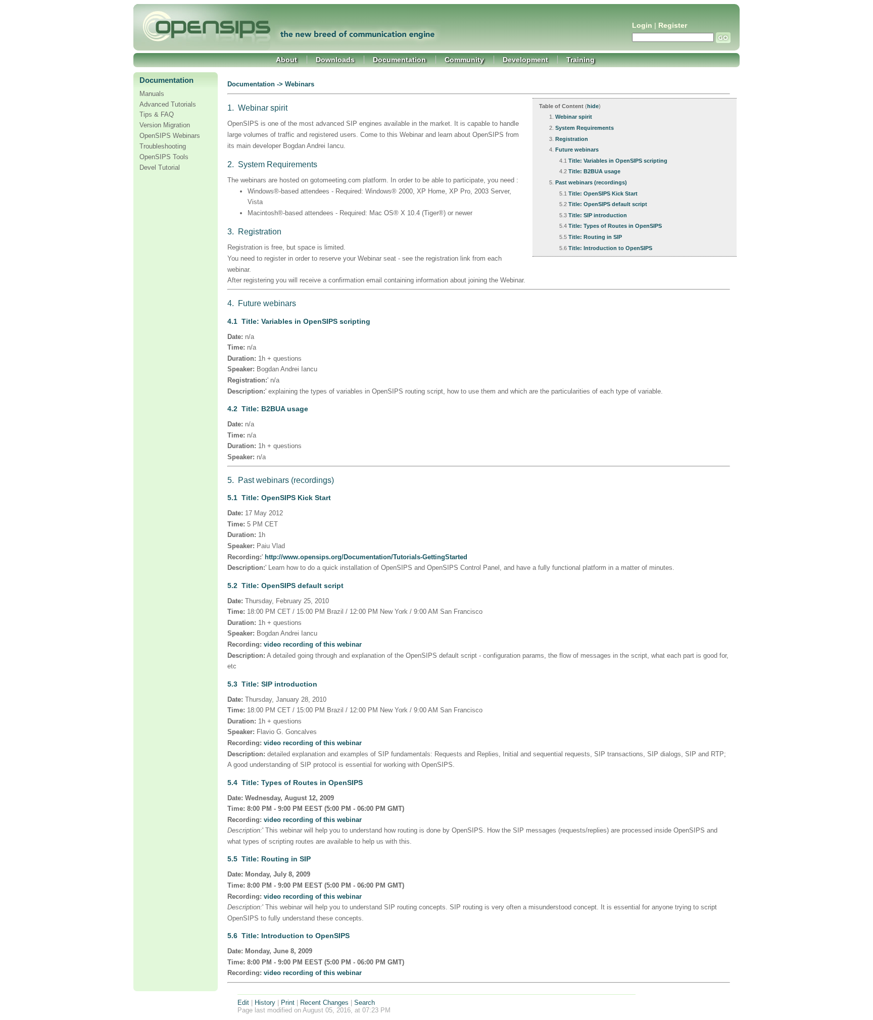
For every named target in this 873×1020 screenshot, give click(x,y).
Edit (243, 1002)
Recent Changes (324, 1002)
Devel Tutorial (159, 167)
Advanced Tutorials (167, 104)
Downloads (335, 60)
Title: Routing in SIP (595, 237)
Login (642, 25)
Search (364, 1002)
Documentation (399, 60)
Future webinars (577, 150)
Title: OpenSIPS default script (607, 204)
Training (580, 60)
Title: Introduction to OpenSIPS (610, 248)
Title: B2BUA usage (594, 171)
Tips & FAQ (156, 114)
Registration (571, 139)
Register (672, 25)
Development (525, 60)
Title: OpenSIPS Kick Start (603, 193)
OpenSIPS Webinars (169, 135)
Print (288, 1002)
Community (464, 60)
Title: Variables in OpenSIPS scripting (617, 161)
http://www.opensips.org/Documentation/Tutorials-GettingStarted (366, 557)
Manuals (151, 94)
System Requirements (584, 128)
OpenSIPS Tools (163, 157)
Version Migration (164, 125)
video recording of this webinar (313, 644)
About (286, 60)
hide (593, 106)
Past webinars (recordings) (591, 182)
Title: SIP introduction (597, 215)
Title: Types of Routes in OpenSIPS (615, 226)
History (265, 1002)
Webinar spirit (573, 117)
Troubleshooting (162, 146)
